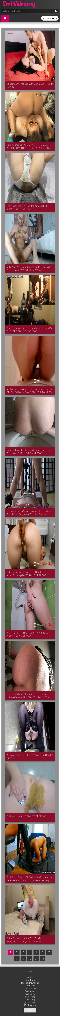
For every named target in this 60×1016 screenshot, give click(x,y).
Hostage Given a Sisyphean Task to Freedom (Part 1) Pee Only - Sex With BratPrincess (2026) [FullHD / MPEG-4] (29, 512)
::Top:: (30, 971)
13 (42, 958)
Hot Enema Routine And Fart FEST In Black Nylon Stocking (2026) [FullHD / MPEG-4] (27, 573)
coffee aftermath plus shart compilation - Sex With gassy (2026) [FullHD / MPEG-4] (29, 451)
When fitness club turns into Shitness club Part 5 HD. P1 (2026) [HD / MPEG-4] (30, 329)
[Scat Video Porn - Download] (18, 4)
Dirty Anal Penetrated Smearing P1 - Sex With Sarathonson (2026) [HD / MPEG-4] (29, 268)
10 (29, 958)
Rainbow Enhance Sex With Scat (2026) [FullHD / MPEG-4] (30, 85)
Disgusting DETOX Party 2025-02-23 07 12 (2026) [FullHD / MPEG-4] (27, 635)
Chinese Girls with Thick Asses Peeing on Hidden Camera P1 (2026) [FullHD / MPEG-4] (28, 696)
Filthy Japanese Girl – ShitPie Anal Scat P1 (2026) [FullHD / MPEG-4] (27, 207)
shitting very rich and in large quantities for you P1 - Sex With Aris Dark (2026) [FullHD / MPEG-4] (30, 390)
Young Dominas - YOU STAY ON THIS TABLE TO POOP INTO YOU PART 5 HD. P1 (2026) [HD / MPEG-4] (29, 146)
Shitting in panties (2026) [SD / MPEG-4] (26, 816)
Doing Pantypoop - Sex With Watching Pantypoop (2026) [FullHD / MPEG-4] (25, 940)
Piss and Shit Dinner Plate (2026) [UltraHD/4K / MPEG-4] (30, 757)
